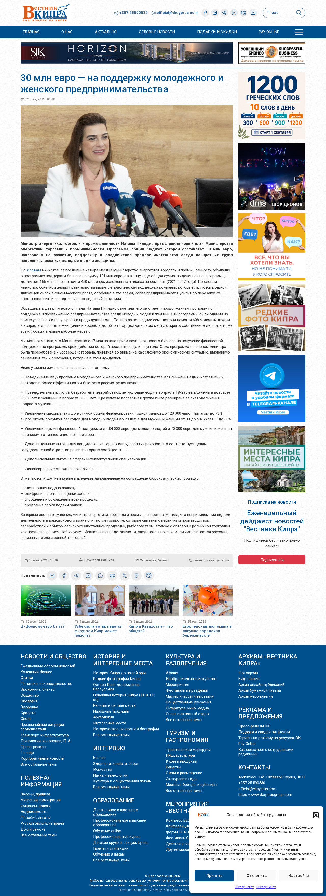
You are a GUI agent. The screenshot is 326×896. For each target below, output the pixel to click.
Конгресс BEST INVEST (186, 820)
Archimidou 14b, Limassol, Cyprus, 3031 (271, 777)
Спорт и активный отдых (187, 714)
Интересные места (109, 723)
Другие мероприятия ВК (187, 849)
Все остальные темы (39, 764)
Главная (31, 32)
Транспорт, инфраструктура (45, 735)
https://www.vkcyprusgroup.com (265, 794)
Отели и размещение (184, 773)
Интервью (109, 748)
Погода (27, 752)
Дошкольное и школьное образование (115, 812)
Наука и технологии (110, 775)
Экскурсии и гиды (181, 779)
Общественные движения (188, 702)
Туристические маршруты (188, 749)
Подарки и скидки (217, 32)
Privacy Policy (244, 887)
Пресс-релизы (33, 746)
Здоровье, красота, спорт (116, 763)
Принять (214, 875)
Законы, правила (35, 794)
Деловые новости (157, 32)
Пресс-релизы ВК (254, 726)
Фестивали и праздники (187, 690)
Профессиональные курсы (116, 836)
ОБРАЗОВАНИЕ (113, 800)
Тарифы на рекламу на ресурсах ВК (269, 738)
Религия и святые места (114, 705)
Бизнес (99, 757)
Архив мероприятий (255, 696)
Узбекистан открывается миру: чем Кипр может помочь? (99, 631)
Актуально (106, 32)
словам (34, 270)
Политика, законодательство (46, 683)
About (178, 890)
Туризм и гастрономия (187, 736)
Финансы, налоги (36, 806)
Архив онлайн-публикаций (261, 684)
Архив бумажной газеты (259, 690)
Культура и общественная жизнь (122, 781)
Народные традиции (111, 711)
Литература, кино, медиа (187, 708)
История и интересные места (123, 660)
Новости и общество (53, 656)
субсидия (222, 560)
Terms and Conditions (134, 890)
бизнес (198, 560)
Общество (30, 695)
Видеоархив (249, 678)
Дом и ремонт (33, 829)
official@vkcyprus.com (177, 12)
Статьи (27, 677)
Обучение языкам (109, 854)
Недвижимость (34, 811)
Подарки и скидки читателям (264, 732)
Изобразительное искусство (191, 678)
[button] (315, 815)
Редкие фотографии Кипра (117, 678)
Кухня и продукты (181, 761)
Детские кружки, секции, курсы (120, 842)
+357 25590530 (133, 12)
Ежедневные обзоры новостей (48, 666)
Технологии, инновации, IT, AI (46, 741)
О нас (67, 32)
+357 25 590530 (251, 783)
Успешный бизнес (36, 672)
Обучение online (107, 831)
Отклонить (257, 875)
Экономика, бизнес (154, 560)
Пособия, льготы (36, 817)
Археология (103, 717)
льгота (209, 560)
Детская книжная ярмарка (189, 843)
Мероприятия (177, 684)
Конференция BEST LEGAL (189, 826)
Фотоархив (248, 673)
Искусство (102, 769)
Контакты (254, 767)
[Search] (299, 13)
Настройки (298, 875)
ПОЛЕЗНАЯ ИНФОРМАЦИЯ (41, 781)
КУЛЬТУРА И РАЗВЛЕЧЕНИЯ (186, 660)
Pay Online (269, 32)
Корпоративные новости (42, 758)
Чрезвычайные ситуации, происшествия (43, 726)
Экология (29, 701)
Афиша (172, 673)
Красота (28, 713)
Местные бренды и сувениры (191, 784)
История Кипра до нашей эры (119, 673)
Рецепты (173, 767)
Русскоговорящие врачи (42, 823)
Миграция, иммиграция (41, 800)
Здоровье (29, 707)
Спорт (26, 718)
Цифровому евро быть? (42, 626)
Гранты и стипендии (110, 848)
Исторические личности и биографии (126, 729)
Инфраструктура (180, 755)
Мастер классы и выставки (189, 696)
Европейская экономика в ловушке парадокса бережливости (207, 631)
